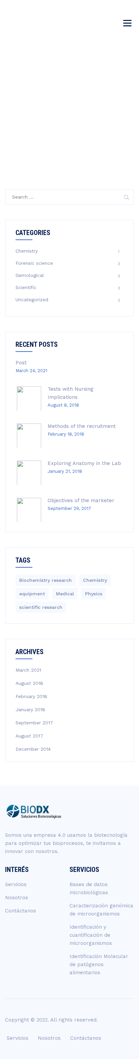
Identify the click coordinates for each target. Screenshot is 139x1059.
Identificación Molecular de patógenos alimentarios (99, 964)
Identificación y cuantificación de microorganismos (91, 935)
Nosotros (16, 898)
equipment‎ (32, 593)
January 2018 (30, 709)
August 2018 (29, 683)
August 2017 (29, 736)
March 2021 (28, 670)
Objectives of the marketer (81, 500)
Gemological (30, 275)
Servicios (16, 884)
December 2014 (33, 749)
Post (21, 363)
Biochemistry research (45, 580)
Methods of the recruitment (82, 426)
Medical (65, 593)
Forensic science (34, 263)
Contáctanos (20, 911)
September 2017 (34, 722)
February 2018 (31, 696)
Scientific (26, 287)
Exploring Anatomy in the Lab (84, 463)
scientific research (40, 607)
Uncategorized (32, 299)
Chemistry (27, 251)
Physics (93, 593)
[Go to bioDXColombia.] (56, 117)
